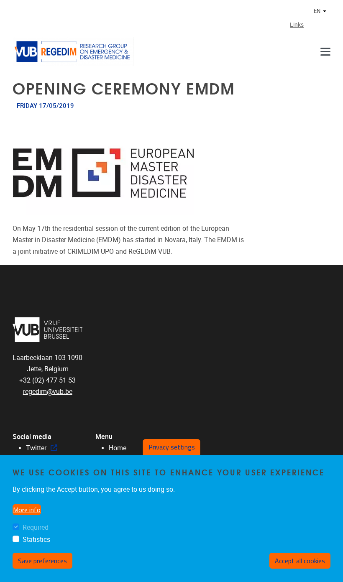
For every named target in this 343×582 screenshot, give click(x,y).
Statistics (36, 540)
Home (117, 448)
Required (36, 527)
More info (27, 510)
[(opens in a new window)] (48, 329)
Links (297, 24)
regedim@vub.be (47, 392)
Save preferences (42, 561)
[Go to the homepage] (73, 51)
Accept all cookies (300, 561)
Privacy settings (171, 447)
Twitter (36, 448)
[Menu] (325, 51)
